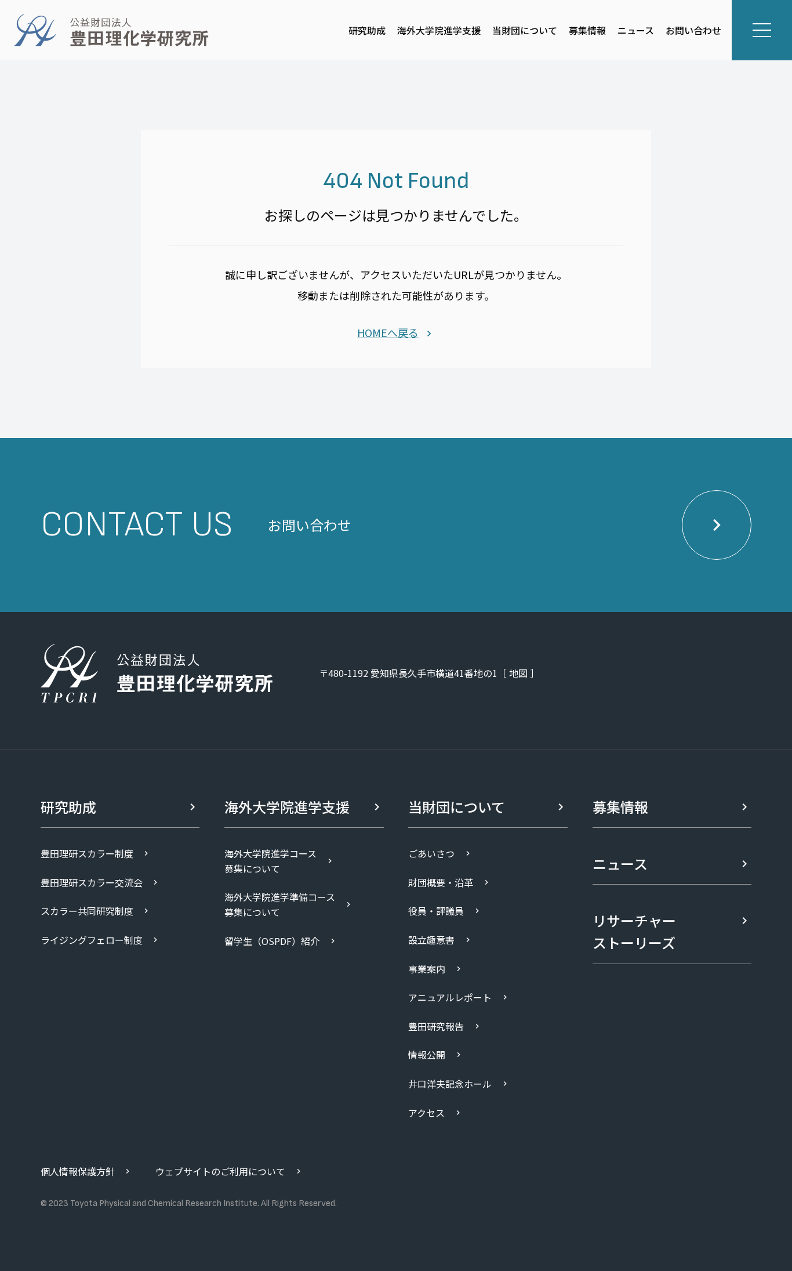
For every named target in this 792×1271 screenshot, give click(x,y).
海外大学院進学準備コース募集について (279, 904)
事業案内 (426, 969)
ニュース (635, 30)
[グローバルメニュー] (762, 30)
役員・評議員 (436, 911)
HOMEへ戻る (388, 332)
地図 (518, 673)
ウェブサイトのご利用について (220, 1171)
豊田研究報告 (436, 1026)
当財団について (524, 30)
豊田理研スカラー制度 (87, 853)
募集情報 (587, 30)
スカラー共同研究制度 (87, 911)
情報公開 (426, 1055)
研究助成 (367, 30)
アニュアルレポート (450, 997)
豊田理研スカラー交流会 (92, 882)
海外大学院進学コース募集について (270, 860)
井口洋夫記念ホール (450, 1084)
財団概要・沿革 (440, 882)
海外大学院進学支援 (439, 30)
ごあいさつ (431, 853)
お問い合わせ (693, 30)
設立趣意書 (431, 940)
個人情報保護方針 (78, 1171)
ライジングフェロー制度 (92, 940)
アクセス (426, 1113)
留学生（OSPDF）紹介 (271, 941)
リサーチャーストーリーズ (634, 931)
